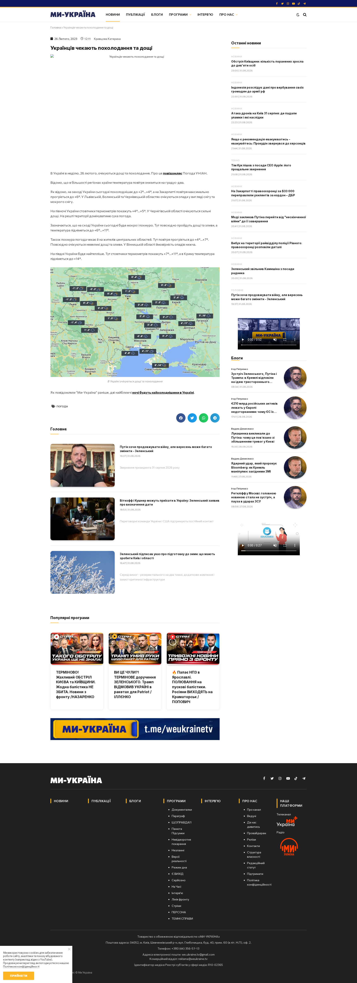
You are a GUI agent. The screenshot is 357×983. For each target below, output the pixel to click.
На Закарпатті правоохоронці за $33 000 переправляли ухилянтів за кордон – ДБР (263, 193)
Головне (237, 290)
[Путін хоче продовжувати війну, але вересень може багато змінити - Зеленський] (82, 465)
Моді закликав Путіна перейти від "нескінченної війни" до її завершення (268, 219)
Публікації (135, 14)
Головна (55, 27)
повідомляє (172, 173)
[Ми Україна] (72, 14)
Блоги (157, 14)
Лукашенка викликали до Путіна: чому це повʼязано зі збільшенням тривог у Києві (253, 437)
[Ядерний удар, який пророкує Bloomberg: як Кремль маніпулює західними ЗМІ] (295, 467)
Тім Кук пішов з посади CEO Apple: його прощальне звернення (261, 167)
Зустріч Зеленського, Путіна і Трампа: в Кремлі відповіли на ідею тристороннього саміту (254, 378)
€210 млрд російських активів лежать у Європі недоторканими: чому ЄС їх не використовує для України (254, 408)
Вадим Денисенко (242, 428)
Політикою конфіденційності (21, 966)
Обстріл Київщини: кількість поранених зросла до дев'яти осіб (267, 63)
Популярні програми (69, 617)
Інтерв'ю (205, 14)
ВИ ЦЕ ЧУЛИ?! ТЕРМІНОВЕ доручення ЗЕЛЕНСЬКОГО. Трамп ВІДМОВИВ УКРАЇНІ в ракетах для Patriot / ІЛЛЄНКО (135, 684)
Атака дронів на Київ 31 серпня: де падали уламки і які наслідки (264, 115)
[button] (181, 418)
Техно (235, 160)
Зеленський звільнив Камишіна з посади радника (262, 271)
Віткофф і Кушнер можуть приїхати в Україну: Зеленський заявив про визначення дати (169, 502)
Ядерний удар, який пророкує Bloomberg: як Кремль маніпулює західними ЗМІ (254, 467)
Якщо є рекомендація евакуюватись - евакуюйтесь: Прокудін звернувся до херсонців (268, 141)
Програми (178, 14)
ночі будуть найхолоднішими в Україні (163, 392)
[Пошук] (304, 14)
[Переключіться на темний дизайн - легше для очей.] (297, 14)
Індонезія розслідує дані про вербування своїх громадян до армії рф (267, 89)
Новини (113, 14)
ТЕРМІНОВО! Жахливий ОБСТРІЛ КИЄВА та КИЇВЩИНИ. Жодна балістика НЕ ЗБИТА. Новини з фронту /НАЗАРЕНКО (75, 684)
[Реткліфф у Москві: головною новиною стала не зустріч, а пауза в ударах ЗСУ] (295, 497)
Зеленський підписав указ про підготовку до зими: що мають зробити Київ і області (167, 556)
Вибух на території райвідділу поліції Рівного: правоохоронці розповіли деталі (266, 245)
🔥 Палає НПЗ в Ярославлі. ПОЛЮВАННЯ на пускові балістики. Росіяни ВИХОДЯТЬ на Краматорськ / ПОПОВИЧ (192, 687)
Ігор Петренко (239, 368)
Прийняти (18, 975)
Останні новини (246, 42)
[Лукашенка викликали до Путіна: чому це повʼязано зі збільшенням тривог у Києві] (295, 437)
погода (62, 406)
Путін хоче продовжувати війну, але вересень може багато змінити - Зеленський (166, 449)
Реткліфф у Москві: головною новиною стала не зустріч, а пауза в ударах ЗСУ (253, 497)
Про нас (226, 14)
